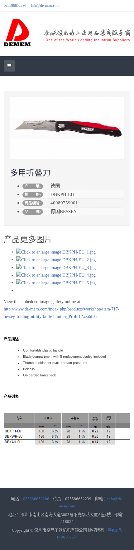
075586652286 (15, 5)
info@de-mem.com (45, 5)
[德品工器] (67, 32)
